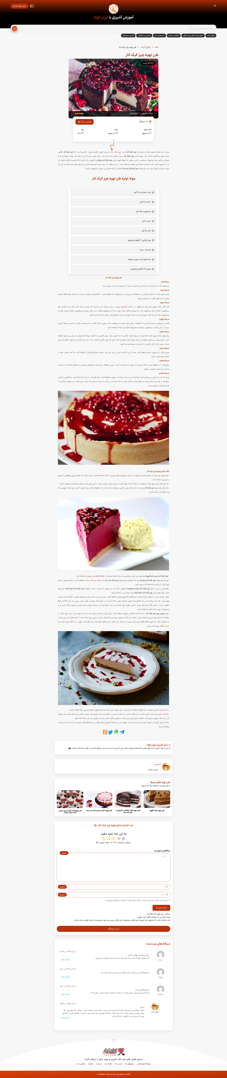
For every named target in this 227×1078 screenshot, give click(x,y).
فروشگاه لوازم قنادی (143, 1064)
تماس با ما (118, 1064)
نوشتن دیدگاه (86, 121)
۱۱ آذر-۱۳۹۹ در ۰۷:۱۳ (68, 951)
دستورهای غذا (129, 1064)
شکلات (72, 621)
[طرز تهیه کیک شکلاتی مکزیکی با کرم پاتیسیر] (128, 808)
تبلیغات (90, 1064)
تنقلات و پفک (173, 35)
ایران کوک (100, 17)
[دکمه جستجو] (14, 28)
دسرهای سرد (159, 35)
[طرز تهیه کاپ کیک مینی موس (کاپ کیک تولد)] (70, 808)
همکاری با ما (81, 1064)
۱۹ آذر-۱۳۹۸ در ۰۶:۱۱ (68, 986)
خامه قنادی (99, 576)
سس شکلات (164, 626)
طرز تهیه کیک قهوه (157, 810)
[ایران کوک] (113, 9)
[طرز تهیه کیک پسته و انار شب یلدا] (99, 808)
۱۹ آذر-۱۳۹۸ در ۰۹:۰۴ (68, 1003)
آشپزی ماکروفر (128, 35)
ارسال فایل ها (161, 907)
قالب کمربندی (126, 306)
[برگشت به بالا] (113, 1040)
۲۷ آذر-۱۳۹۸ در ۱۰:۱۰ (68, 969)
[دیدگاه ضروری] (112, 879)
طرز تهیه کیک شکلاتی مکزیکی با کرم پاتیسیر (128, 811)
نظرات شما (108, 1064)
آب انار (130, 483)
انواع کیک (145, 47)
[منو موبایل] (215, 6)
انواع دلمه (211, 35)
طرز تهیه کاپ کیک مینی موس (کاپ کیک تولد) (70, 811)
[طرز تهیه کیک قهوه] (157, 808)
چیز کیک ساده (115, 152)
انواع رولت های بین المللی (193, 35)
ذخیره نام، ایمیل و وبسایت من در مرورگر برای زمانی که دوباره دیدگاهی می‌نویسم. (136, 900)
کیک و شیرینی (147, 113)
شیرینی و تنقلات (144, 35)
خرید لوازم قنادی (19, 6)
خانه (156, 47)
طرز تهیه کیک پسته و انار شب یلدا (99, 810)
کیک (91, 310)
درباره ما (99, 1064)
